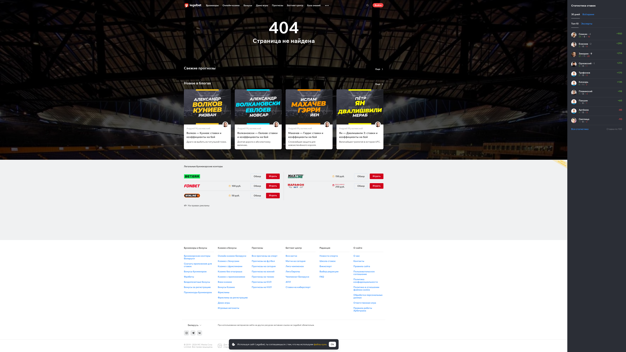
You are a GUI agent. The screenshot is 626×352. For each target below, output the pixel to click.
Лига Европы (293, 271)
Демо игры (262, 5)
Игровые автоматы (228, 308)
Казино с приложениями (231, 276)
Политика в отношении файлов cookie (366, 288)
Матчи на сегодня (296, 261)
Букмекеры (212, 5)
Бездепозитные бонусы (197, 281)
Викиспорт (326, 266)
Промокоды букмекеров (198, 292)
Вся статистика (580, 129)
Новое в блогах (197, 83)
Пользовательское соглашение (364, 273)
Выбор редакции (329, 271)
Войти (378, 5)
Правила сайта (361, 266)
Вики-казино (225, 281)
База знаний (313, 5)
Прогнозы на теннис (263, 276)
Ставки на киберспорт (298, 287)
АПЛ (288, 281)
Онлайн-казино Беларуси (232, 255)
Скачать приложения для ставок (198, 265)
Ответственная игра (364, 302)
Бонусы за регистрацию (197, 287)
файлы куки (320, 344)
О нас (356, 255)
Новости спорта (329, 255)
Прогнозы (277, 5)
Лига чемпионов (295, 266)
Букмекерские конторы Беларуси (197, 257)
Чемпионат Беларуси (297, 276)
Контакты (358, 261)
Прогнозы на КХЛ (261, 281)
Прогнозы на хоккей (263, 271)
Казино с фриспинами (230, 266)
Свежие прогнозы (200, 68)
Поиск (367, 5)
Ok (332, 344)
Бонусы (248, 5)
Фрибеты (189, 276)
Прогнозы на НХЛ (262, 287)
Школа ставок (328, 261)
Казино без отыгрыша (230, 271)
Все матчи (291, 255)
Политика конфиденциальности (365, 280)
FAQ (322, 276)
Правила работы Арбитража (362, 309)
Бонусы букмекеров (195, 271)
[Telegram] (193, 333)
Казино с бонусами (228, 261)
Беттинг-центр (295, 5)
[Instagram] (186, 333)
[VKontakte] (199, 333)
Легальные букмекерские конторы (203, 166)
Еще (377, 69)
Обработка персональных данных (367, 296)
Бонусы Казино (226, 287)
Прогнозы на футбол (263, 261)
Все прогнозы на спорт (264, 255)
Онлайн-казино (231, 5)
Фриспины (223, 292)
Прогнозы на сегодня (264, 266)
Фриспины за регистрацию (233, 297)
